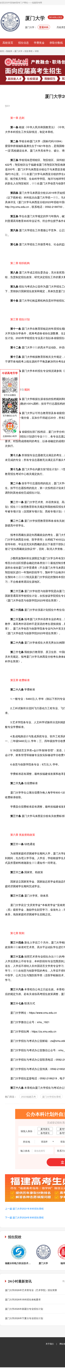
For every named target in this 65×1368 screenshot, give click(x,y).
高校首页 (7, 43)
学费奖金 (39, 43)
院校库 (9, 51)
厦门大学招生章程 (51, 1096)
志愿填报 (21, 577)
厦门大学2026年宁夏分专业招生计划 (24, 1318)
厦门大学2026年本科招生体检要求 (23, 1299)
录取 (24, 174)
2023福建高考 (28, 1096)
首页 (2, 51)
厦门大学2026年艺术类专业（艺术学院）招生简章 (31, 1290)
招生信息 (23, 43)
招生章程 (28, 51)
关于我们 (50, 1343)
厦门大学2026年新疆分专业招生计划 (24, 1308)
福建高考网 (37, 2)
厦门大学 (18, 51)
